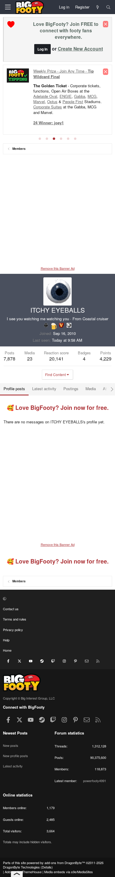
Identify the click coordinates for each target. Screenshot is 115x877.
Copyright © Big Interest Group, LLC (29, 698)
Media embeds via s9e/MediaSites (68, 871)
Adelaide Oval (45, 96)
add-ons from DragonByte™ (65, 862)
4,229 (105, 358)
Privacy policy (13, 629)
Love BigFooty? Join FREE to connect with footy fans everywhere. (65, 30)
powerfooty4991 (94, 780)
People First (73, 101)
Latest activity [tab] (44, 388)
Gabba (79, 96)
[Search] (108, 7)
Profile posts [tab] (14, 388)
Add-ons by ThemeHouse (23, 871)
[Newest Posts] (97, 7)
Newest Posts (15, 733)
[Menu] (7, 7)
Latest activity (13, 766)
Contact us (11, 608)
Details (47, 867)
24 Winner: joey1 (48, 122)
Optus (52, 101)
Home (7, 650)
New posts (10, 745)
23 (29, 358)
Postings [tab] (70, 388)
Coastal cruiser (95, 318)
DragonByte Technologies (21, 867)
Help (6, 640)
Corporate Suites (47, 107)
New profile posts (15, 755)
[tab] (39, 138)
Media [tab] (91, 388)
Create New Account (80, 48)
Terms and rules (14, 619)
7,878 (9, 358)
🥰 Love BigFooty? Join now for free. (58, 407)
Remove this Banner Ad (58, 268)
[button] (57, 598)
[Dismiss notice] (105, 24)
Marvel (39, 101)
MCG (92, 96)
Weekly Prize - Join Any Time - (63, 73)
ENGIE (66, 96)
